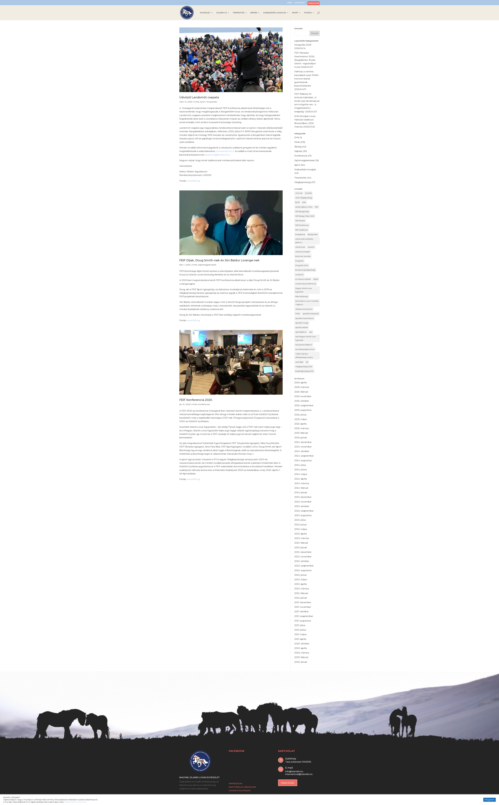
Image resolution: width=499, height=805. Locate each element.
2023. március (301, 538)
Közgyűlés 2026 (302, 45)
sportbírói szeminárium (304, 318)
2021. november (302, 607)
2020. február (301, 657)
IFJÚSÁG (308, 13)
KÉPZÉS (253, 13)
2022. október (301, 561)
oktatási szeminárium (304, 309)
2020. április (300, 648)
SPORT (295, 13)
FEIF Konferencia (302, 225)
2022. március (301, 588)
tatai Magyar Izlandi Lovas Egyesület (305, 338)
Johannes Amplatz (302, 252)
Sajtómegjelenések (207, 265)
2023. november (302, 502)
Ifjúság (297, 146)
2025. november (302, 396)
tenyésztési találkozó (303, 345)
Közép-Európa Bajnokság (305, 270)
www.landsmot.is (225, 151)
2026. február (301, 392)
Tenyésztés (211, 102)
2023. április (300, 534)
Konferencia (204, 404)
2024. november (303, 446)
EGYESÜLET (205, 13)
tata (310, 332)
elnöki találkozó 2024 (303, 207)
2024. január (300, 492)
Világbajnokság (302, 182)
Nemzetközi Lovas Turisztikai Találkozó (307, 303)
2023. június (300, 524)
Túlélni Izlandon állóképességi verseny (304, 355)
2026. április (300, 382)
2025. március (301, 428)
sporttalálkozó (301, 332)
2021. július (299, 625)
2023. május (300, 529)
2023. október (301, 506)
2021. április (300, 639)
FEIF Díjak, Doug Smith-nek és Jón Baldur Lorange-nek (219, 260)
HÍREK (289, 3)
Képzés (298, 151)
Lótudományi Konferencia (305, 284)
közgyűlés (299, 261)
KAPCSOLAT (300, 3)
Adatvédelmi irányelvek (75, 802)
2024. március (301, 483)
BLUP (297, 202)
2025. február (301, 433)
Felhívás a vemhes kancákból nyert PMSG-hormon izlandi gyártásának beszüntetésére (306, 78)
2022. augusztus (303, 570)
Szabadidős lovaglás (305, 169)
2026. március (301, 387)
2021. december (302, 602)
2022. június (300, 575)
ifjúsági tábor (313, 234)
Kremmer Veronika (303, 256)
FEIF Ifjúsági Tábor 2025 (304, 216)
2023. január (300, 547)
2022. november (302, 556)
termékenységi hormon (305, 349)
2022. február (301, 593)
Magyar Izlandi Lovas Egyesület (303, 290)
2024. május (300, 474)
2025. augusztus (302, 410)
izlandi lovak (300, 247)
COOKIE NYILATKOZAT (240, 790)
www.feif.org (193, 181)
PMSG (297, 314)
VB (307, 362)
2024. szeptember (304, 456)
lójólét (315, 279)
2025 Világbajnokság (303, 198)
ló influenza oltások (303, 279)
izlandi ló (311, 247)
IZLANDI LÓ (221, 13)
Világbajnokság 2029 (303, 367)
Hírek (196, 102)
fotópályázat (300, 234)
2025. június (300, 414)
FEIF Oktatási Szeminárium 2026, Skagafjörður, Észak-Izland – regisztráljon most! (305, 60)
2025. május (300, 419)
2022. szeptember (304, 566)
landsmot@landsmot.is (217, 155)
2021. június (300, 630)
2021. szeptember (303, 616)
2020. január (300, 662)
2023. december (302, 497)
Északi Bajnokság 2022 (304, 371)
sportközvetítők (301, 327)
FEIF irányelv (300, 221)
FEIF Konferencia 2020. (196, 400)
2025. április (300, 424)
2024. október (301, 451)
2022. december (302, 552)
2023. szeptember (304, 511)
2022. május (300, 579)
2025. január (300, 437)
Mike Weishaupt (301, 296)
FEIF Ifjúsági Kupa (302, 212)
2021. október (301, 611)
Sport (202, 102)
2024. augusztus (303, 460)
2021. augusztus (302, 621)
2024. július (300, 465)
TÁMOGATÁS (313, 3)
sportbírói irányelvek (311, 314)
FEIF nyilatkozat (301, 230)
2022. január (300, 598)
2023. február (301, 543)
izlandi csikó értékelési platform (304, 240)
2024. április (300, 479)
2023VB (308, 193)
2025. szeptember (303, 405)
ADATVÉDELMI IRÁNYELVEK (242, 787)
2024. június (300, 469)
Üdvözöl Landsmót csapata (199, 97)
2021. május (300, 634)
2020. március (301, 653)
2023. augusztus (303, 515)
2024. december (303, 442)
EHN (296, 137)
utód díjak (299, 362)
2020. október (301, 643)
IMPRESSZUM (235, 783)
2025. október (301, 401)
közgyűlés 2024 (301, 265)
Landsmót (299, 275)
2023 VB (298, 193)
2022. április (300, 584)
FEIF (316, 207)
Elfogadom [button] (489, 800)
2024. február (301, 488)
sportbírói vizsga (301, 323)
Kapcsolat (287, 782)
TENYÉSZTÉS (238, 13)
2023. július (300, 520)
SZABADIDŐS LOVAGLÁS (274, 13)
